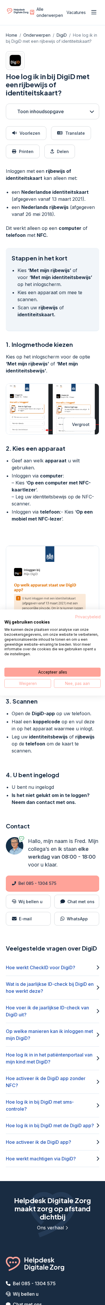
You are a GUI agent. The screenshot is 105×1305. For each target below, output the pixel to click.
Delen (63, 151)
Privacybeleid (88, 616)
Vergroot (81, 424)
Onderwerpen (36, 35)
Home (11, 35)
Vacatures (76, 12)
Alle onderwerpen (49, 12)
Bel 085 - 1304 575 (37, 883)
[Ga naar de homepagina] (17, 13)
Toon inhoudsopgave (40, 111)
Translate (75, 133)
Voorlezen (30, 133)
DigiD (62, 35)
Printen (26, 151)
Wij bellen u (25, 1294)
